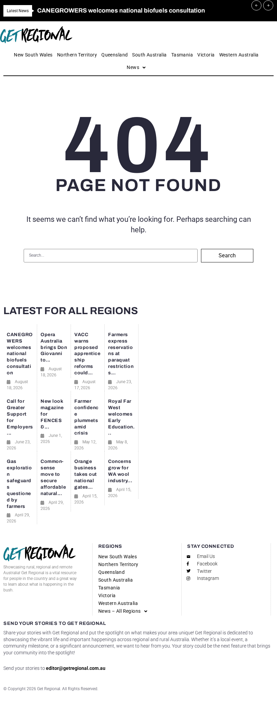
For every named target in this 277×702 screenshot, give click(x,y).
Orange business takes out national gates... (85, 474)
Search (227, 255)
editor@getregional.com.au (75, 668)
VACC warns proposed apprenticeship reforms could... (87, 353)
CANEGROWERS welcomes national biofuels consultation (20, 353)
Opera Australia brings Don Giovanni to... (54, 347)
